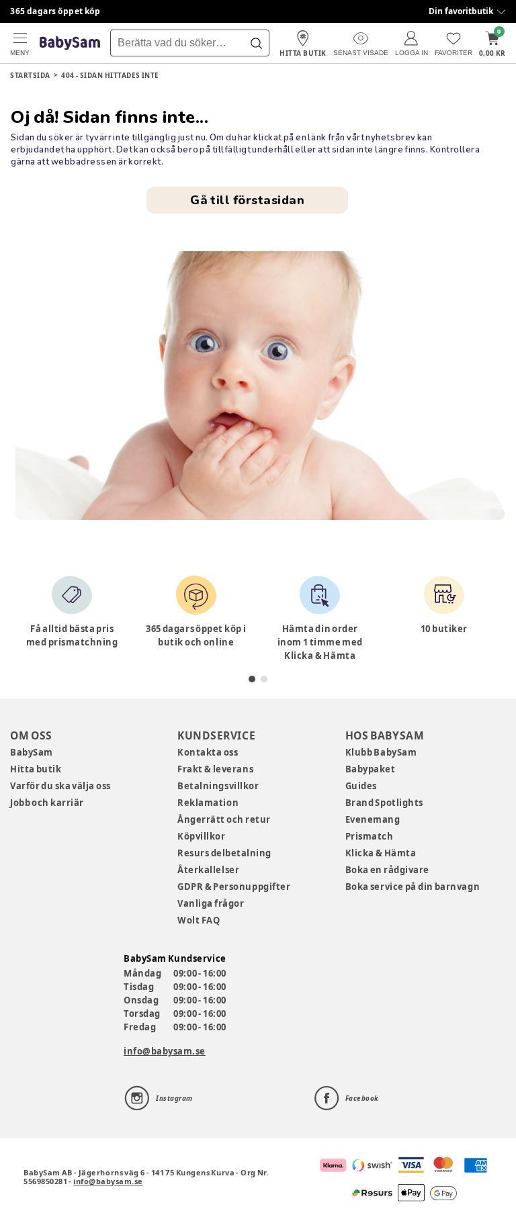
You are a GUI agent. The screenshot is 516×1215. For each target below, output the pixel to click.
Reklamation (208, 803)
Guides (361, 786)
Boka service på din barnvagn (412, 887)
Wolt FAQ (198, 920)
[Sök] (256, 43)
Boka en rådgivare (387, 870)
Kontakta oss (207, 752)
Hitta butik (35, 769)
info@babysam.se (165, 1051)
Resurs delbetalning (224, 853)
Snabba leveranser (50, 11)
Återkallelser (208, 870)
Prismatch (369, 836)
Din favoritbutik (461, 11)
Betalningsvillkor (218, 786)
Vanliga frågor (210, 903)
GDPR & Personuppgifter (233, 887)
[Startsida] (70, 43)
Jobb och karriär (47, 803)
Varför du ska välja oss (60, 786)
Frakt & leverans (215, 769)
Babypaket (370, 769)
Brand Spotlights (384, 803)
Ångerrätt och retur (223, 819)
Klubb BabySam (381, 752)
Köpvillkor (201, 836)
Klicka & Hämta (381, 853)
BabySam (31, 752)
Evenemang (372, 819)
